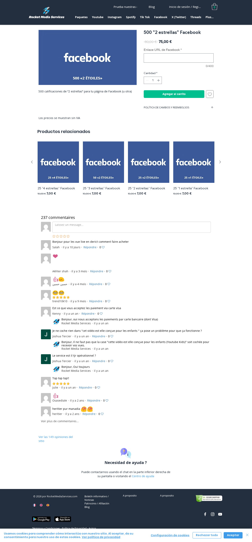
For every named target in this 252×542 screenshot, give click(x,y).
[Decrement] (146, 80)
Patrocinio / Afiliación (96, 503)
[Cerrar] (247, 535)
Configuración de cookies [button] (170, 535)
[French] (34, 505)
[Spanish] (47, 505)
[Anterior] (32, 162)
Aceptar (233, 535)
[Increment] (158, 80)
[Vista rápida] (58, 162)
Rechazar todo (207, 535)
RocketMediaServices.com (62, 496)
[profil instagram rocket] (212, 514)
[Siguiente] (220, 162)
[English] (41, 505)
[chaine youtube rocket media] (220, 514)
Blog (87, 507)
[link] (214, 6)
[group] (126, 170)
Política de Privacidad (74, 528)
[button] (81, 18)
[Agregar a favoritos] (210, 94)
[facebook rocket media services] (205, 514)
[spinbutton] (152, 80)
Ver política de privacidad (101, 537)
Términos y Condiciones (46, 528)
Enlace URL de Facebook (163, 50)
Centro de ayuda (143, 476)
